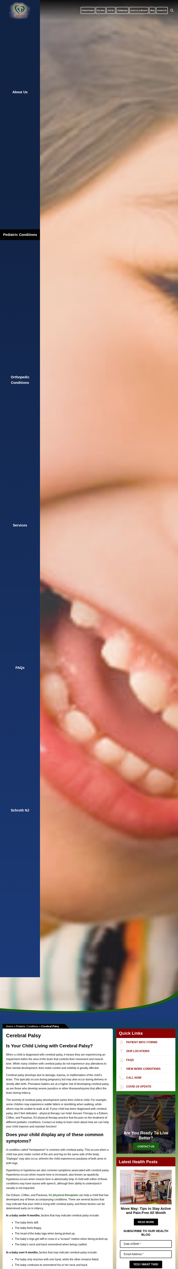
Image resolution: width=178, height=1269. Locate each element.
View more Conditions (143, 1068)
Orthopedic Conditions (20, 380)
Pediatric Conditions (20, 235)
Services (20, 525)
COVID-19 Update (138, 1086)
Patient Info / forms (141, 1042)
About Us (20, 92)
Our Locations (137, 1051)
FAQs (20, 668)
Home (9, 1026)
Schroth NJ (20, 810)
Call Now (133, 1077)
